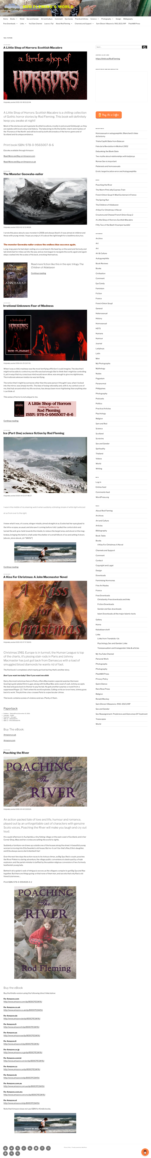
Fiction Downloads (105, 604)
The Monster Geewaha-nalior (23, 174)
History (99, 318)
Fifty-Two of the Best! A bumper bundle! (113, 225)
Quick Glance (101, 684)
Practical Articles (81, 19)
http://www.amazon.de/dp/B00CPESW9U (22, 1018)
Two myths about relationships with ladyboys (115, 156)
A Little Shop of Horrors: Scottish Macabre (32, 47)
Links (22, 24)
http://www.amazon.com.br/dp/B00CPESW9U (24, 1061)
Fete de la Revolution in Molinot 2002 (112, 146)
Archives (99, 516)
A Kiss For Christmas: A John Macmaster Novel (35, 577)
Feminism (100, 288)
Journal (99, 343)
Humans (99, 333)
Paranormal (101, 383)
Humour (99, 338)
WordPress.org (102, 497)
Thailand (99, 454)
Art (97, 243)
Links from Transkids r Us (108, 638)
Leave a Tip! (48, 24)
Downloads (101, 575)
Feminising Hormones (105, 580)
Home (5, 19)
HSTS (98, 328)
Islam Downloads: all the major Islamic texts (116, 614)
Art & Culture (101, 253)
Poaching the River (16, 752)
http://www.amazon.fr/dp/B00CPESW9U (21, 1027)
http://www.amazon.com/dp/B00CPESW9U (23, 1002)
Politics (99, 403)
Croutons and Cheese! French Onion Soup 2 (114, 215)
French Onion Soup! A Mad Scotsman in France (116, 195)
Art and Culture (46, 19)
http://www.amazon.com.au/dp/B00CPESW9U (24, 1086)
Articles (99, 526)
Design (118, 19)
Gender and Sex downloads (109, 609)
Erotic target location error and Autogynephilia (116, 171)
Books (12, 19)
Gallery (99, 620)
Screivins (100, 438)
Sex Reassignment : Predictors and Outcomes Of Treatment (121, 714)
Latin (98, 353)
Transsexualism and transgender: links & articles (118, 648)
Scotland (100, 434)
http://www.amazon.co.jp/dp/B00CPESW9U (23, 1052)
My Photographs (103, 363)
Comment (59, 19)
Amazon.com (9, 740)
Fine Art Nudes (102, 585)
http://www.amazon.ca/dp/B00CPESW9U (22, 1069)
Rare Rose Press (103, 689)
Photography (106, 19)
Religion (99, 418)
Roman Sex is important (106, 161)
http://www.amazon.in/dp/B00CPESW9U (22, 1078)
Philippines (100, 388)
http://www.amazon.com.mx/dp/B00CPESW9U (24, 1095)
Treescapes (101, 719)
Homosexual (101, 323)
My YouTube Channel (105, 654)
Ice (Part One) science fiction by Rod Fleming (33, 433)
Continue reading (38, 273)
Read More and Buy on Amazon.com (19, 156)
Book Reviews (102, 263)
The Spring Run (102, 200)
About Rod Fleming (63, 24)
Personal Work (102, 659)
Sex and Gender (33, 19)
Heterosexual (101, 313)
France (99, 298)
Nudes (98, 373)
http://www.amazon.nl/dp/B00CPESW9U (22, 1103)
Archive (99, 238)
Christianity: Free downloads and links (113, 599)
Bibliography (128, 19)
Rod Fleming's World (48, 7)
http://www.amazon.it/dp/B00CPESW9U (21, 1044)
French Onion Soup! (104, 303)
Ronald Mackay (102, 699)
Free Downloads (9, 24)
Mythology (100, 368)
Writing (99, 469)
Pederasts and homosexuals (108, 166)
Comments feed (103, 492)
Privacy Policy (102, 679)
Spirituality (100, 449)
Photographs (101, 664)
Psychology (101, 413)
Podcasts (100, 399)
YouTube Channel (35, 24)
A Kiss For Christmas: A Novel (108, 210)
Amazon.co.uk (10, 735)
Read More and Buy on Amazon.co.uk (20, 162)
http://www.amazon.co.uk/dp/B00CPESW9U (23, 1010)
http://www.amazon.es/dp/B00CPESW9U (22, 1035)
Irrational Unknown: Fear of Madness (28, 306)
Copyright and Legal (104, 565)
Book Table (101, 536)
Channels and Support (83, 24)
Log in (98, 482)
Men (98, 358)
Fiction (99, 293)
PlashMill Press (134, 24)
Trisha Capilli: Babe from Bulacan (110, 141)
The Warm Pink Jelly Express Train (110, 190)
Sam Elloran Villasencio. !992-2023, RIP (111, 24)
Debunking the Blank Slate (107, 151)
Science (93, 19)
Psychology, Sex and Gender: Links (112, 643)
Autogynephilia (102, 258)
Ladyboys (100, 348)
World (22, 19)
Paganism (100, 378)
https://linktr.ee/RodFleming (108, 59)
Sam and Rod (101, 424)
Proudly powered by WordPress (79, 1147)
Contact (99, 560)
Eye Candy (69, 19)
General (99, 308)
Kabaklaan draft (103, 630)
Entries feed (101, 487)
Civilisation (100, 273)
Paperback (11, 708)
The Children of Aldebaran (107, 205)
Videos (99, 459)
